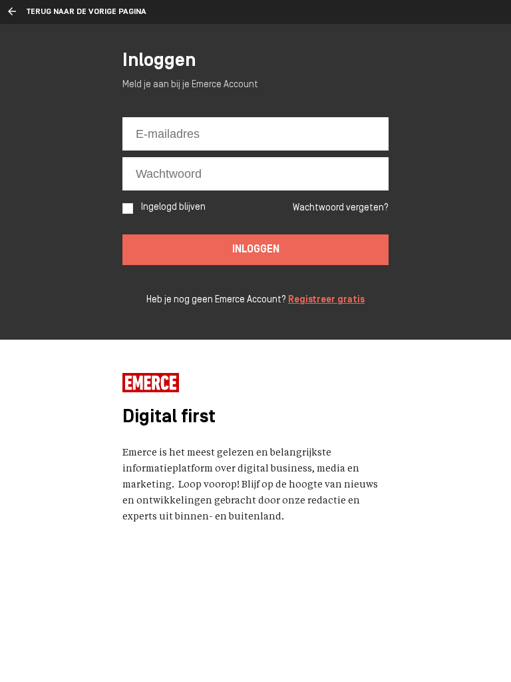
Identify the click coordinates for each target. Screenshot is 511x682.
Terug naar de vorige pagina (86, 12)
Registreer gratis (326, 300)
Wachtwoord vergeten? (341, 208)
